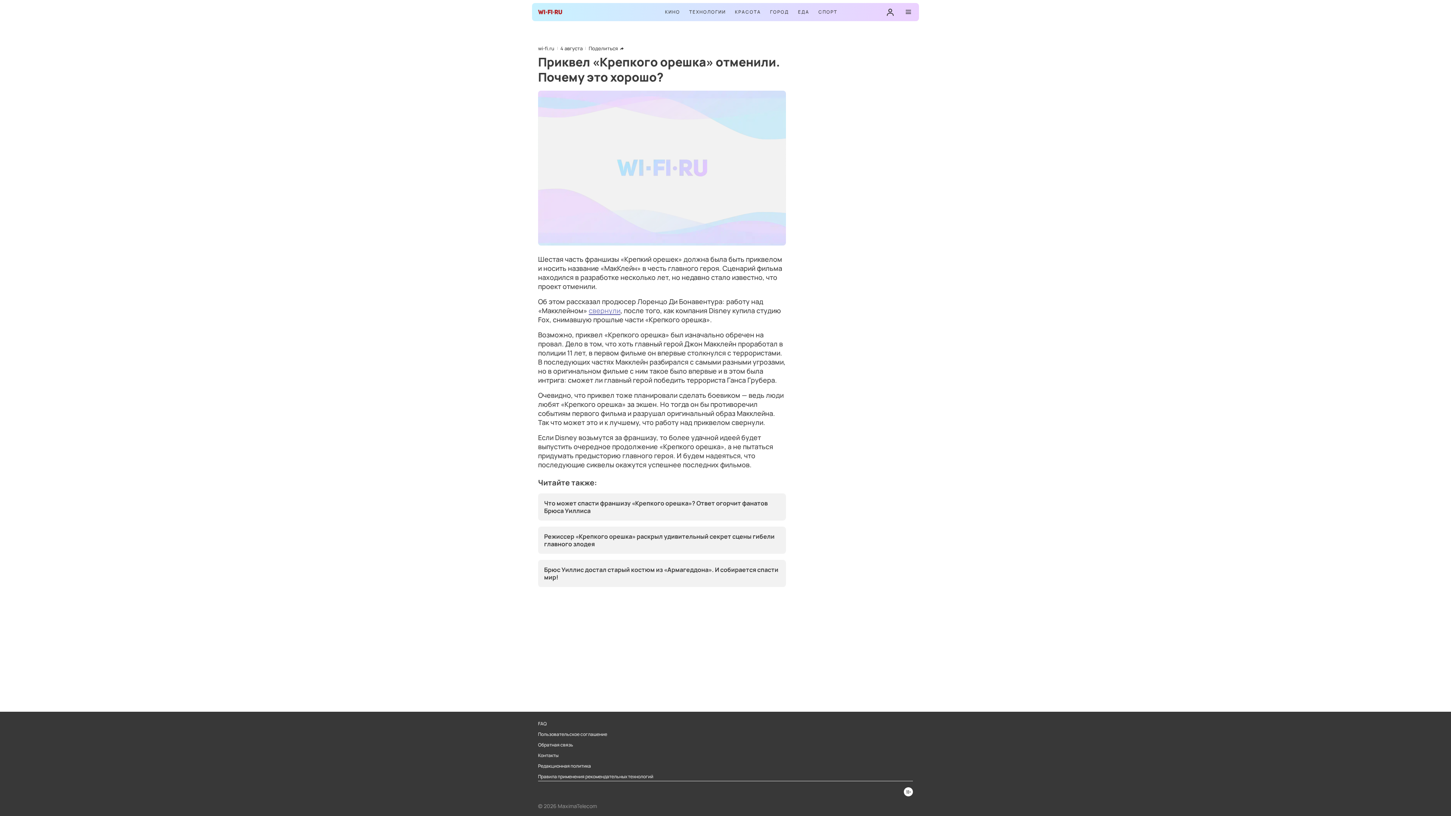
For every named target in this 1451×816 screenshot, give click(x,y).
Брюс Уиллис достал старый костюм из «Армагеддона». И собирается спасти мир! (661, 573)
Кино (672, 12)
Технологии (707, 12)
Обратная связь (555, 745)
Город (779, 12)
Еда (803, 12)
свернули (604, 310)
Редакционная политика (564, 766)
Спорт (827, 12)
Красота (748, 12)
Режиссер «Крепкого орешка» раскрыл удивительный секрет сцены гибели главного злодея (659, 540)
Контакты (548, 756)
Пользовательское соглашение (572, 734)
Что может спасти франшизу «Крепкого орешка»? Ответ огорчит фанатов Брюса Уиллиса (656, 507)
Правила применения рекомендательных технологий (595, 777)
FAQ (542, 724)
